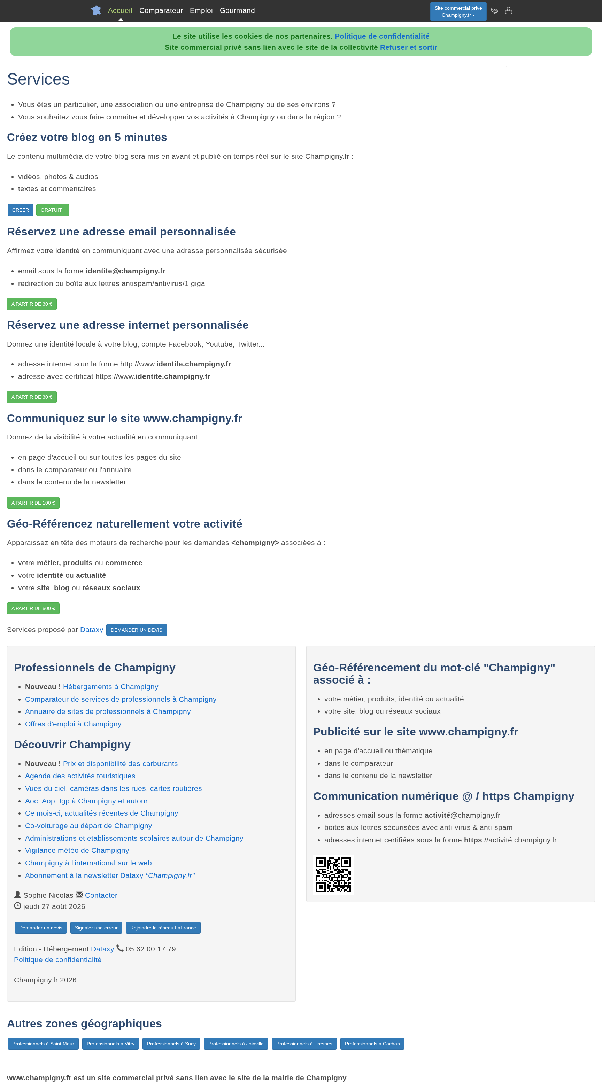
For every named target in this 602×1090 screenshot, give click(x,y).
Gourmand (237, 10)
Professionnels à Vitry (110, 1043)
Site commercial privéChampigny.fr (458, 11)
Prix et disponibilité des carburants (120, 764)
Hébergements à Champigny (111, 687)
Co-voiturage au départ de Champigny (88, 826)
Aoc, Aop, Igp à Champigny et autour (86, 801)
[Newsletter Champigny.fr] (494, 10)
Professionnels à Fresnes (304, 1043)
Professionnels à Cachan (372, 1043)
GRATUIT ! (53, 210)
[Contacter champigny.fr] (508, 10)
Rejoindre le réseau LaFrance (163, 928)
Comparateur (161, 10)
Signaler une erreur (96, 928)
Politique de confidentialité (382, 36)
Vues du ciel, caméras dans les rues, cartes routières (113, 788)
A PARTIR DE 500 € (33, 608)
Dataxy (91, 629)
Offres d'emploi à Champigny (73, 724)
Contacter (101, 895)
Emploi (201, 10)
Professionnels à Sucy (171, 1043)
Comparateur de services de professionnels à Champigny (121, 699)
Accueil (120, 10)
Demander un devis (40, 928)
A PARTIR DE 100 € (33, 503)
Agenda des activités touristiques (80, 776)
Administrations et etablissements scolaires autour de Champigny (134, 838)
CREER (20, 210)
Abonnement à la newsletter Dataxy (109, 875)
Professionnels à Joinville (236, 1043)
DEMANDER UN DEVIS (136, 630)
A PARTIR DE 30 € (31, 304)
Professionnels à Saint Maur (43, 1043)
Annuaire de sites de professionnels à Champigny (108, 711)
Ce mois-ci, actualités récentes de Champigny (101, 813)
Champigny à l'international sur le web (88, 863)
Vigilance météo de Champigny (77, 850)
